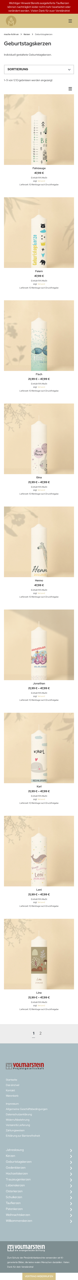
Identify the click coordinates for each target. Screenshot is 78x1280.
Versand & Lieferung (18, 1125)
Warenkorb (12, 1095)
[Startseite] (23, 21)
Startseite (11, 1079)
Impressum (12, 1103)
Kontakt (10, 1090)
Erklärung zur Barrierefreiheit (23, 1135)
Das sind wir (13, 1085)
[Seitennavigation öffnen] (67, 21)
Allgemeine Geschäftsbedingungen (27, 1109)
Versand (41, 181)
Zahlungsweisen (15, 1130)
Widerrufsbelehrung (17, 1119)
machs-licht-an (11, 34)
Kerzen (27, 34)
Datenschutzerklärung (19, 1114)
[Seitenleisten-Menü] (71, 89)
